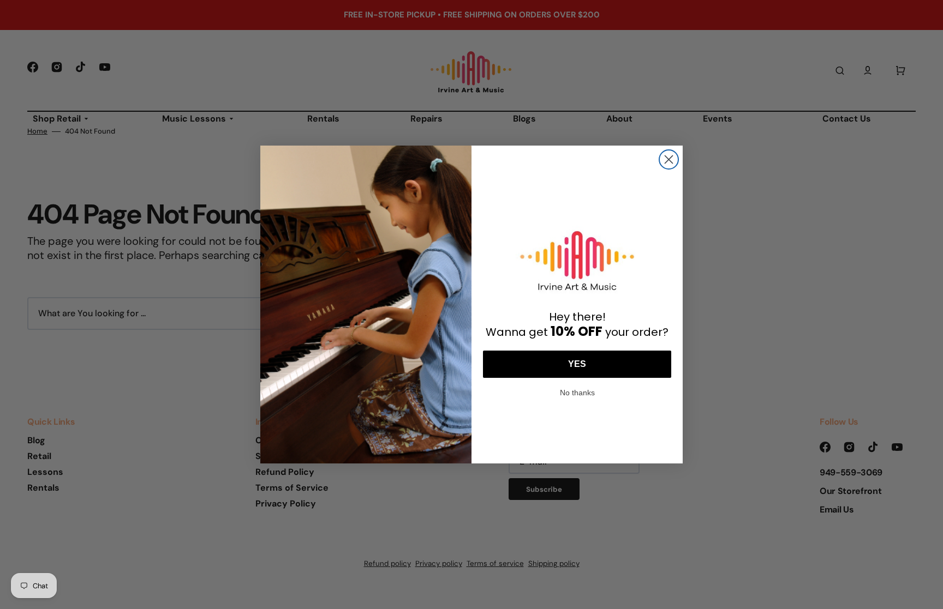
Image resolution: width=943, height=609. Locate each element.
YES (577, 364)
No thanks (577, 391)
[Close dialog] (668, 159)
